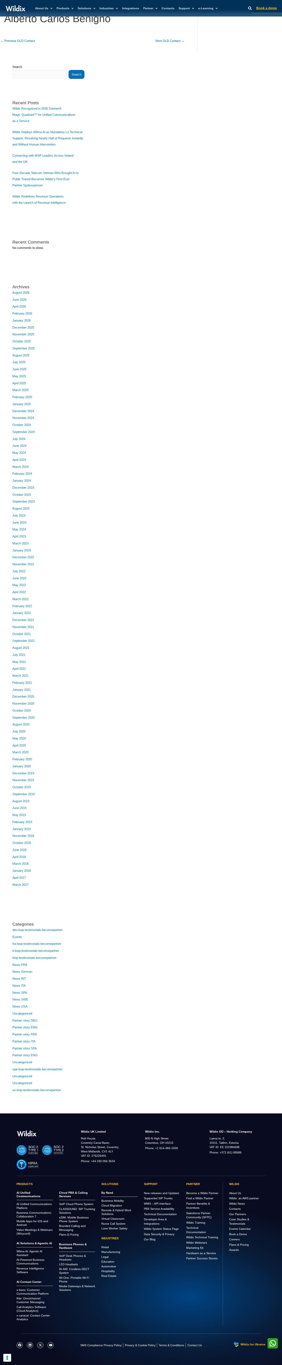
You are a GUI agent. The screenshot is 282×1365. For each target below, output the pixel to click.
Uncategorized (22, 1013)
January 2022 (21, 613)
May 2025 (19, 376)
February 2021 (22, 682)
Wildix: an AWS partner (244, 1198)
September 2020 (23, 717)
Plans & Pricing (239, 1244)
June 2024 (19, 445)
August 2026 (20, 292)
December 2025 (23, 327)
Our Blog (149, 1239)
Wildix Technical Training (202, 1237)
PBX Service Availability (159, 1208)
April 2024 (19, 459)
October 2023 (21, 494)
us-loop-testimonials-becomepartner (36, 1090)
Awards (234, 1249)
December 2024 (23, 411)
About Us (235, 1193)
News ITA (19, 985)
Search (17, 67)
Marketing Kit (194, 1247)
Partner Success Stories (202, 1258)
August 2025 (20, 355)
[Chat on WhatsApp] (273, 1343)
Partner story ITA (23, 1041)
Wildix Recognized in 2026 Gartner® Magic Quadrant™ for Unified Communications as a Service (43, 115)
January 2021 (21, 689)
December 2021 (23, 620)
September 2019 (23, 794)
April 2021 (19, 668)
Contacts (168, 8)
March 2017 (20, 884)
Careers (234, 1239)
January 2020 (21, 766)
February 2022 (22, 606)
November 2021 (23, 627)
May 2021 (19, 662)
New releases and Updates (161, 1193)
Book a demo (266, 8)
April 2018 (19, 857)
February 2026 (22, 313)
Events (17, 937)
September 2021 (23, 640)
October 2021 (21, 634)
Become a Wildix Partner (202, 1193)
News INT (19, 978)
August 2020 (20, 724)
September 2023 (23, 501)
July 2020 (18, 731)
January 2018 (21, 870)
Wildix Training (195, 1222)
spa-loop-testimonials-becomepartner (37, 1069)
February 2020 (22, 759)
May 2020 (19, 738)
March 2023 (20, 543)
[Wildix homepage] (15, 8)
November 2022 (23, 564)
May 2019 (19, 815)
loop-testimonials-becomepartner (34, 957)
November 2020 (23, 703)
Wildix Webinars (196, 1242)
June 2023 (19, 522)
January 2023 (21, 550)
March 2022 (20, 599)
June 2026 (19, 299)
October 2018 (21, 843)
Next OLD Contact (169, 41)
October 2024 (21, 425)
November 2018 (23, 835)
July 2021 (18, 654)
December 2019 (23, 773)
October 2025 (21, 341)
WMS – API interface (157, 1203)
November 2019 (23, 780)
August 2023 (20, 508)
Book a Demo (238, 1234)
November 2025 (23, 334)
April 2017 (19, 877)
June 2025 (19, 369)
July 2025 (18, 362)
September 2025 (23, 348)
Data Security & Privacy (159, 1234)
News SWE (20, 999)
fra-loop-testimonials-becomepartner (36, 943)
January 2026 (21, 320)
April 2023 (19, 536)
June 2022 (19, 578)
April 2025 (19, 383)
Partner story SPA (24, 1048)
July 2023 (18, 515)
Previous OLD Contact (17, 41)
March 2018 (20, 863)
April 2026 (19, 306)
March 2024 (20, 466)
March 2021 (20, 675)
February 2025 (22, 397)
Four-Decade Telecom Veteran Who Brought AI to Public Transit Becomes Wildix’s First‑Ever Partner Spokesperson (45, 179)
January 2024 (21, 480)
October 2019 (21, 787)
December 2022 (23, 557)
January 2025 (21, 404)
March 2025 (20, 390)
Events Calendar (240, 1228)
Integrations (130, 8)
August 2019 (20, 801)
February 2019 (22, 822)
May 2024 (19, 452)
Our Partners (237, 1214)
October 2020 (21, 710)
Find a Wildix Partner (199, 1198)
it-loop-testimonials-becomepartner (35, 950)
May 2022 (19, 585)
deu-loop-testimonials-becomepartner (37, 930)
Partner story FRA (24, 1034)
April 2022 (19, 592)
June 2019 (19, 808)
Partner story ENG (25, 1027)
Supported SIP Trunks (158, 1198)
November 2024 (23, 418)
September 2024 (23, 432)
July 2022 (18, 571)
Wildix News (237, 1203)
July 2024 (18, 439)
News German (22, 971)
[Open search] (250, 8)
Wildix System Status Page (161, 1228)
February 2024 (22, 473)
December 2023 (23, 487)
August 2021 (20, 647)
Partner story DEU (24, 1020)
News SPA (19, 992)
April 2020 (19, 745)
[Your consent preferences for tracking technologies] (7, 1358)
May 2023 (19, 529)
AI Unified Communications (28, 1194)
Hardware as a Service (201, 1253)
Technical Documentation (160, 1214)
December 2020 (23, 696)
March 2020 (20, 752)
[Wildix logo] (27, 1133)
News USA (19, 1006)
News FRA (19, 964)
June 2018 (19, 850)
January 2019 (21, 829)
